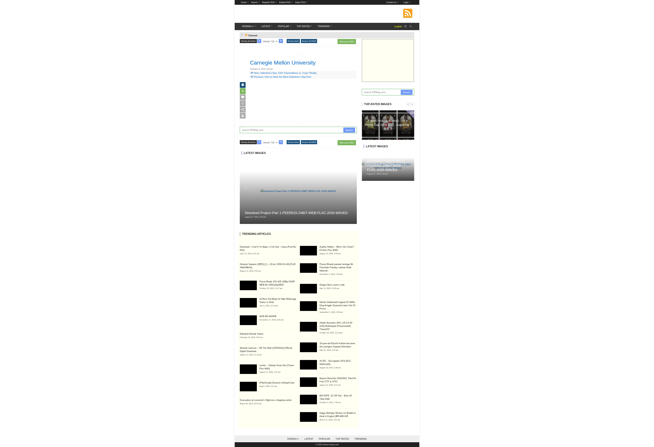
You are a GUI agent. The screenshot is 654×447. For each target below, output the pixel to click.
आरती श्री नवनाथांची (267, 316)
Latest (309, 438)
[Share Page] (405, 26)
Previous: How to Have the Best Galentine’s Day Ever (280, 76)
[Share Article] (243, 109)
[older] (259, 41)
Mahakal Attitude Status (251, 334)
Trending (360, 438)
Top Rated (342, 438)
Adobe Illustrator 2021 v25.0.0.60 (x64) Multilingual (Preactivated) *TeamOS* (336, 326)
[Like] (243, 97)
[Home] (243, 85)
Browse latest (293, 41)
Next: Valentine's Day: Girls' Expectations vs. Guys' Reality (283, 73)
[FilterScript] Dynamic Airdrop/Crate (276, 382)
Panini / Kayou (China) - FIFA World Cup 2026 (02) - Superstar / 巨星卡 (388, 124)
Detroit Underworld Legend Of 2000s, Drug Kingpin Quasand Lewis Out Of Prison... (338, 305)
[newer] (281, 41)
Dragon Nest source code (332, 285)
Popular (324, 438)
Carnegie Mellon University (283, 63)
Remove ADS (347, 41)
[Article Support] (243, 116)
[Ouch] (243, 103)
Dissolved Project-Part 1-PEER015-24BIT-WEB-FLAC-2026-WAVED (296, 213)
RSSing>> (293, 438)
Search (349, 130)
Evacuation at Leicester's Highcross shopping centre (266, 400)
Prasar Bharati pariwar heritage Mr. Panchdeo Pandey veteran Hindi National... (337, 267)
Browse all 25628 (309, 41)
